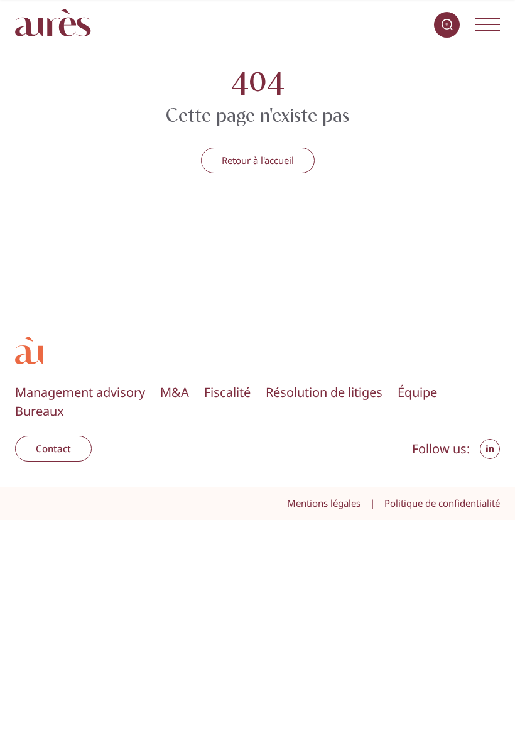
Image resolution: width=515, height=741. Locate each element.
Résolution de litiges (324, 392)
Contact (53, 448)
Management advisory (80, 392)
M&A (174, 392)
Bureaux (39, 411)
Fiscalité (227, 392)
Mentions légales (323, 503)
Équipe (417, 392)
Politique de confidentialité (442, 503)
